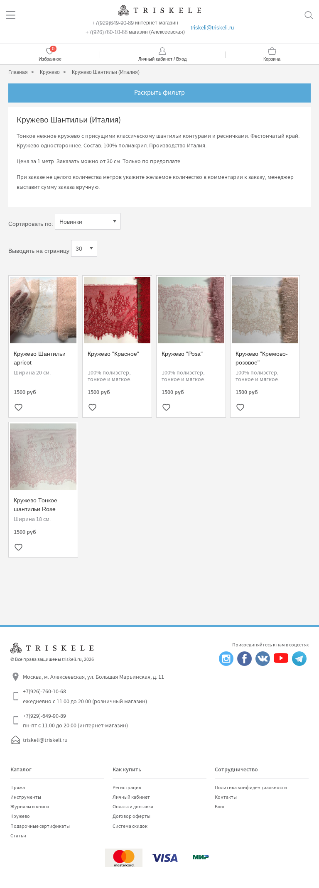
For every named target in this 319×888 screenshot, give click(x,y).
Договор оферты (131, 816)
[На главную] (159, 10)
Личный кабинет (131, 797)
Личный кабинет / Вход (162, 58)
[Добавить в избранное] (18, 408)
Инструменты (25, 797)
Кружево (20, 816)
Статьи (18, 835)
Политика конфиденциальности (251, 787)
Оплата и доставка (133, 806)
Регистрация (127, 787)
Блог (220, 806)
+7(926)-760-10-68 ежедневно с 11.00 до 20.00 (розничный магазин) (85, 696)
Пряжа (17, 787)
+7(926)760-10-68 (107, 32)
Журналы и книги (29, 806)
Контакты (226, 797)
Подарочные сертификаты (40, 826)
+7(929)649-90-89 (113, 23)
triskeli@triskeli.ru (212, 27)
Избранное (50, 58)
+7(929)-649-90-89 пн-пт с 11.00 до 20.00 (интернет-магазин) (75, 720)
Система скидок (130, 826)
